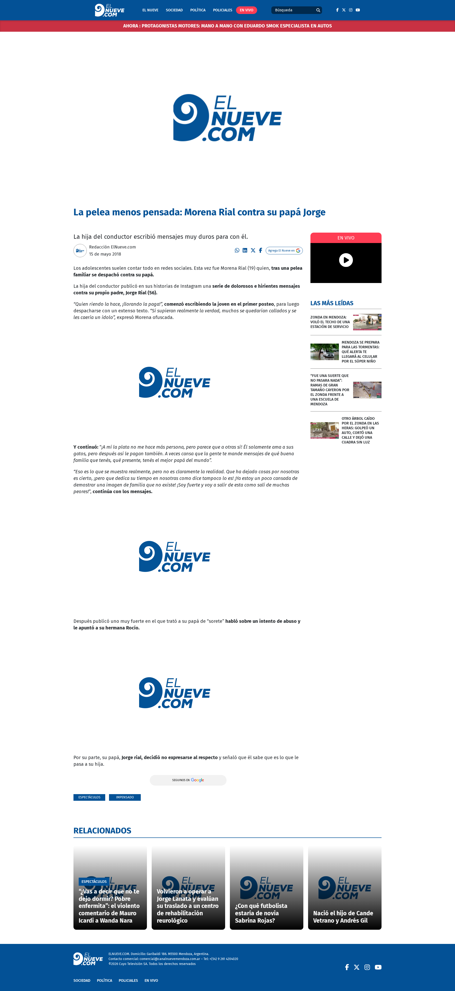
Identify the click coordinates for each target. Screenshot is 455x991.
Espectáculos (89, 797)
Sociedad (174, 10)
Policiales (222, 10)
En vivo (246, 10)
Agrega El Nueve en (281, 250)
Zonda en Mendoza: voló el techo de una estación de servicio (330, 322)
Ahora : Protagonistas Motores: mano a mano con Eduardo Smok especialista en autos (227, 26)
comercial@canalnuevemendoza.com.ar (170, 959)
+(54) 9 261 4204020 (223, 959)
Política (197, 10)
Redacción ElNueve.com (112, 247)
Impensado (125, 797)
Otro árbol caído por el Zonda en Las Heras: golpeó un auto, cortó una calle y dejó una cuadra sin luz (360, 430)
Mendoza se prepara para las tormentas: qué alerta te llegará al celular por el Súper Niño (360, 351)
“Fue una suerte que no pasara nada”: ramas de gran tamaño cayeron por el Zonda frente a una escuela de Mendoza (329, 389)
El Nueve (150, 10)
